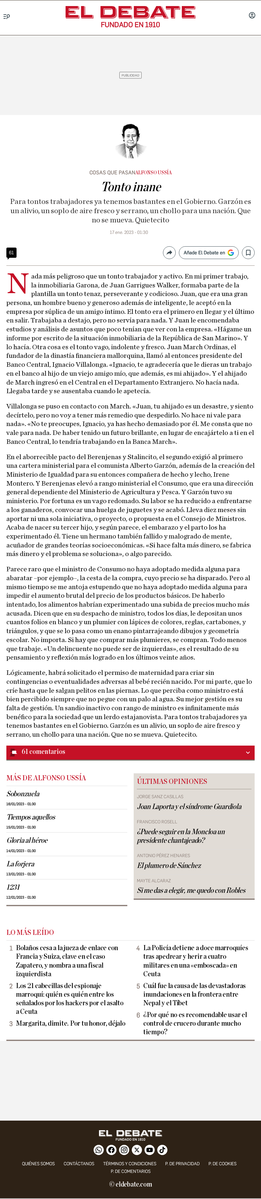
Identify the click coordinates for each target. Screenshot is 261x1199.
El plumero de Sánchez (169, 866)
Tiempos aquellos (30, 817)
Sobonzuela (22, 794)
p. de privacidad (182, 1163)
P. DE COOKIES (222, 1163)
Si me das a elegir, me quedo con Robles (191, 890)
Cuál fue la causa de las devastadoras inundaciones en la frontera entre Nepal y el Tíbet (194, 994)
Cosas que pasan (112, 173)
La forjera (20, 864)
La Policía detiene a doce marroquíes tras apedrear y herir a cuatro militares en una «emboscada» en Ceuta (195, 961)
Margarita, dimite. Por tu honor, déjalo (70, 1023)
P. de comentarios (131, 1171)
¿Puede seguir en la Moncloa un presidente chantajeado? (181, 836)
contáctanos (79, 1163)
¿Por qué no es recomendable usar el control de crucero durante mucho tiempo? (195, 1023)
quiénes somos (38, 1163)
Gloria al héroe (26, 840)
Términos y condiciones (129, 1163)
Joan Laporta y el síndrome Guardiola (189, 807)
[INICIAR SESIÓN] (252, 15)
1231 (12, 887)
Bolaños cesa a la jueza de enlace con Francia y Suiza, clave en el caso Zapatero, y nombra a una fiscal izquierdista (67, 961)
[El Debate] (130, 12)
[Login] (252, 15)
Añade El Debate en (204, 253)
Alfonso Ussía (153, 172)
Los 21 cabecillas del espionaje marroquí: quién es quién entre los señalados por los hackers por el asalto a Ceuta (69, 998)
